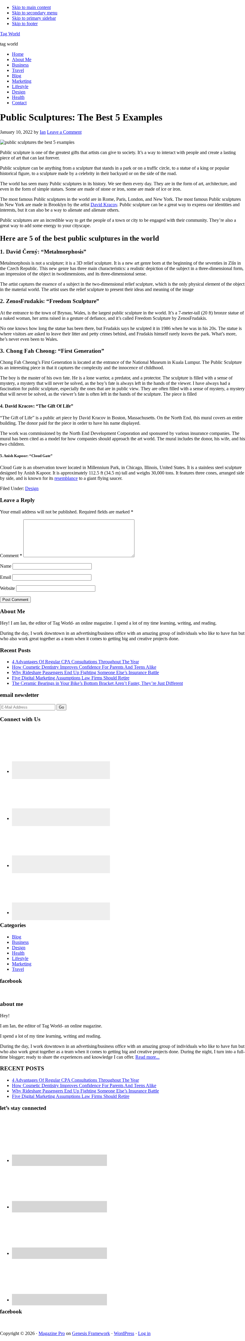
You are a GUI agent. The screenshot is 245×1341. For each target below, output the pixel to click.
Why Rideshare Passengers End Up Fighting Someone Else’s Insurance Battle (85, 672)
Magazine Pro (52, 1333)
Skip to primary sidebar (34, 18)
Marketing (21, 963)
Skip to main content (31, 7)
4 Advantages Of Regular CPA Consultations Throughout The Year (75, 661)
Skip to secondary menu (34, 12)
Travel (18, 969)
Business (20, 942)
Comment (11, 555)
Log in (144, 1333)
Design (32, 488)
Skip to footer (25, 23)
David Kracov (104, 204)
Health (18, 953)
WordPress (124, 1333)
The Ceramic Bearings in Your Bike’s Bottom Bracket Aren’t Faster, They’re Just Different (97, 683)
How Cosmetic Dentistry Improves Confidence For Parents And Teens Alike (84, 667)
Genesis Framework (91, 1333)
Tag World (10, 33)
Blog (16, 936)
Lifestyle (20, 958)
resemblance (66, 478)
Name (5, 566)
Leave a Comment (64, 132)
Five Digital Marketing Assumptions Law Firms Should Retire (70, 677)
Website (7, 588)
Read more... (147, 1057)
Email (5, 577)
